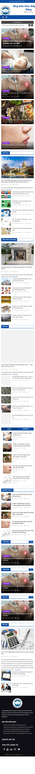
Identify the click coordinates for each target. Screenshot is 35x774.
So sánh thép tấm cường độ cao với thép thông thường (22, 316)
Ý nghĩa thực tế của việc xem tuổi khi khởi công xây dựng (22, 307)
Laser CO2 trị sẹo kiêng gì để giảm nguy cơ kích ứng (17, 120)
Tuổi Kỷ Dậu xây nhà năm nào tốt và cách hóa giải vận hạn (21, 279)
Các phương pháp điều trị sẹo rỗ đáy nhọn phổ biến (16, 145)
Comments (25, 429)
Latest (9, 429)
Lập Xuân (16, 656)
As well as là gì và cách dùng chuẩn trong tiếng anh (21, 202)
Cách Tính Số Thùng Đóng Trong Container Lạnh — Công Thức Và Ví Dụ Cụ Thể (16, 365)
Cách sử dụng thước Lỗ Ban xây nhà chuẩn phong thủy (21, 298)
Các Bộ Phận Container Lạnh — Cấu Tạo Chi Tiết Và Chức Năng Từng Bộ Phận (22, 377)
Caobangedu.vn (6, 710)
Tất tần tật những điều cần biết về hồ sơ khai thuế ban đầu (17, 653)
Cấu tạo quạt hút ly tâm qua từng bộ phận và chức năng (21, 477)
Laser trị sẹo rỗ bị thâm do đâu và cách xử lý (13, 25)
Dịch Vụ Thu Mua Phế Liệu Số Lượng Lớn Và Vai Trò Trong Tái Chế (22, 388)
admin (26, 687)
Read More (9, 189)
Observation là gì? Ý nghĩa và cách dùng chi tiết (22, 211)
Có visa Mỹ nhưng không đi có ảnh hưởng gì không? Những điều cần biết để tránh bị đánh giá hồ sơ (16, 181)
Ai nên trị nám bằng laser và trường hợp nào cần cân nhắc (16, 93)
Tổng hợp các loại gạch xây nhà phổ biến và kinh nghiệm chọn (21, 288)
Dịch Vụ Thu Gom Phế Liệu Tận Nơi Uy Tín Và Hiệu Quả (22, 398)
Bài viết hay (6, 38)
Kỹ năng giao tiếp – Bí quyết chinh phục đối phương (22, 684)
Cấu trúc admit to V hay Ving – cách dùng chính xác (21, 220)
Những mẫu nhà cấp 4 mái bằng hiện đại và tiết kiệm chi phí (16, 268)
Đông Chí (19, 46)
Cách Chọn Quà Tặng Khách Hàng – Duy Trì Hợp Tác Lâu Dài (22, 407)
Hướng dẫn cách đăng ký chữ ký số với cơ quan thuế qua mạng (22, 672)
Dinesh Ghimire (26, 754)
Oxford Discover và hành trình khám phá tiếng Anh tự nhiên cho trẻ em (22, 192)
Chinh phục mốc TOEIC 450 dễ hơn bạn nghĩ (22, 229)
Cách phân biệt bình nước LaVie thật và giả (22, 416)
